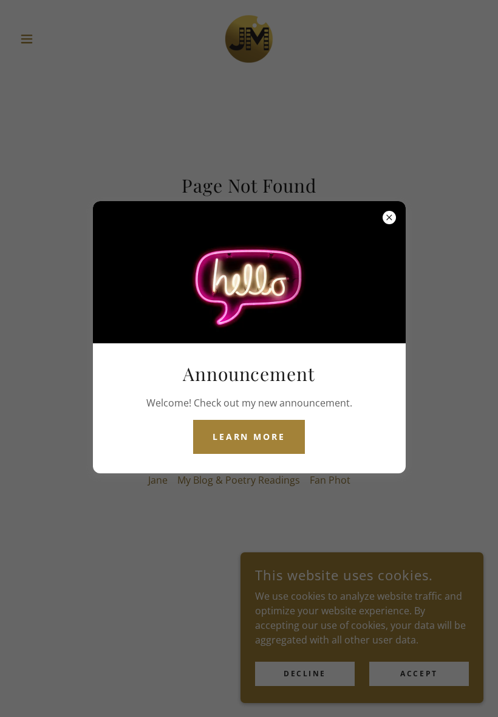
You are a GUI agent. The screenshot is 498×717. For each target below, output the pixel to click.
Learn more (249, 436)
